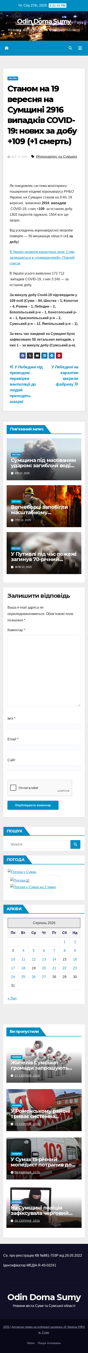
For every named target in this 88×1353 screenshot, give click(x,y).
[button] (70, 48)
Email (12, 739)
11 (23, 959)
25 (23, 977)
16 (75, 959)
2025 (6, 1326)
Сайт (11, 760)
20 (44, 968)
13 (44, 959)
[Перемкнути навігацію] (80, 48)
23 (75, 968)
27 (44, 977)
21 (54, 968)
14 (54, 959)
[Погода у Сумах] (22, 872)
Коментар (16, 630)
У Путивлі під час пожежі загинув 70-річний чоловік (43, 559)
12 (34, 959)
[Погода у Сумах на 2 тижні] (33, 887)
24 (13, 977)
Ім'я (11, 718)
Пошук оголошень (49, 1343)
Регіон (13, 78)
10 (13, 959)
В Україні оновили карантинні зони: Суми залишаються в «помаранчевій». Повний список (42, 257)
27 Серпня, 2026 (27, 1075)
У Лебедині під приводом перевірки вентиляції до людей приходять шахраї (26, 384)
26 (34, 977)
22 (64, 968)
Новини (16, 1057)
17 (13, 968)
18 (23, 968)
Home (30, 1343)
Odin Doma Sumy (44, 21)
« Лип (12, 998)
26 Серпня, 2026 (27, 1172)
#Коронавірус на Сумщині (56, 156)
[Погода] (19, 880)
